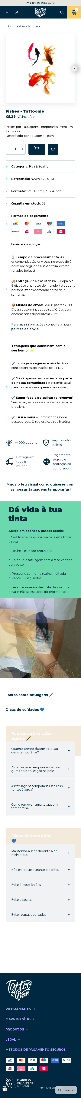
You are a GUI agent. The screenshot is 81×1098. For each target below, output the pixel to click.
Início (9, 26)
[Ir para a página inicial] (40, 12)
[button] (74, 69)
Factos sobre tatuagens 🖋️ (29, 695)
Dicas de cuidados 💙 (25, 709)
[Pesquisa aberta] (61, 12)
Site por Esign (51, 1088)
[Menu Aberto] (7, 12)
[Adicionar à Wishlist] (52, 149)
